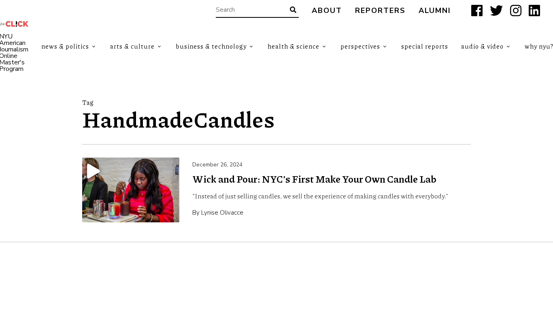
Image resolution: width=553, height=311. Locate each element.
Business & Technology (211, 46)
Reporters (380, 10)
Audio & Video (482, 46)
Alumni (435, 10)
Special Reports (424, 46)
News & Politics (65, 46)
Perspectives (360, 46)
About (327, 10)
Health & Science (293, 46)
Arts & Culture (132, 46)
